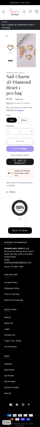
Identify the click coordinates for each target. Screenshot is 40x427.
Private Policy (11, 282)
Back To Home (20, 230)
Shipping (9, 103)
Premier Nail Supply (18, 424)
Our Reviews (10, 346)
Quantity (10, 126)
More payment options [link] (20, 155)
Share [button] (12, 192)
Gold (11, 120)
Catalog (8, 364)
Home (4, 22)
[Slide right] (25, 219)
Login (7, 329)
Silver (24, 120)
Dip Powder (10, 381)
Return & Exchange (13, 300)
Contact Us (9, 335)
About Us (8, 323)
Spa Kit (7, 393)
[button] (3, 12)
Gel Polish (9, 375)
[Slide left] (14, 219)
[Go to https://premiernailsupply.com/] (15, 12)
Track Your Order (12, 341)
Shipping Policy (12, 288)
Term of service (11, 294)
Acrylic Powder (11, 387)
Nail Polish (9, 370)
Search (7, 317)
